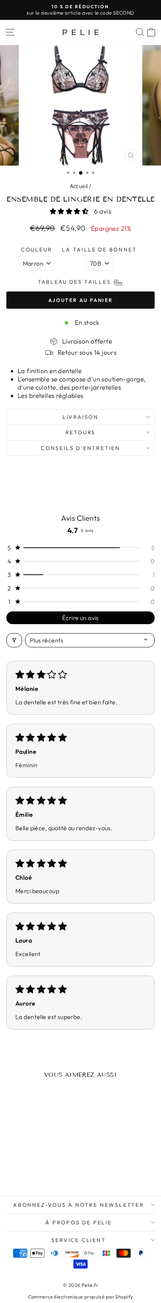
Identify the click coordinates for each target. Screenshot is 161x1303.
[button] (70, 211)
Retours (81, 432)
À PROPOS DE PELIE (78, 1222)
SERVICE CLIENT (78, 1240)
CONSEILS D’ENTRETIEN (80, 448)
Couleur (36, 249)
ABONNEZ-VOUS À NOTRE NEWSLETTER (78, 1204)
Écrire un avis (80, 618)
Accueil (79, 186)
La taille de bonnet (99, 249)
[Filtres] (14, 640)
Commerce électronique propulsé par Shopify (80, 1297)
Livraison (80, 417)
